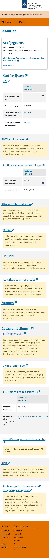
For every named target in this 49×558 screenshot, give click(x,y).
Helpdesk (6, 534)
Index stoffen (4, 545)
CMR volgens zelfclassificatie (21, 391)
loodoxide (28, 87)
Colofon (18, 530)
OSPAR (9, 230)
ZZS (7, 81)
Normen (9, 303)
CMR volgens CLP (13, 333)
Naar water (28, 122)
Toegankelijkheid (18, 548)
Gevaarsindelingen (17, 328)
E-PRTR (7, 256)
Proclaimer (6, 539)
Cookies (18, 534)
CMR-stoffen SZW (16, 365)
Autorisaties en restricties (21, 279)
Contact (6, 530)
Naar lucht (27, 113)
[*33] (18, 61)
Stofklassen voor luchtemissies (24, 165)
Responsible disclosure (18, 540)
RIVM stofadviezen (15, 139)
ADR (6, 463)
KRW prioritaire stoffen (17, 204)
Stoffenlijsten (15, 76)
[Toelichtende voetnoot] (43, 96)
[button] (20, 22)
